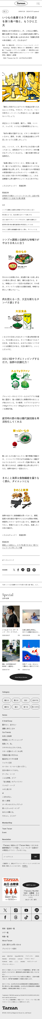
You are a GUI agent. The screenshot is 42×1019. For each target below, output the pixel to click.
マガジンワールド (32, 961)
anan (3, 956)
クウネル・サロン (29, 959)
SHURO (22, 961)
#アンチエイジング (8, 560)
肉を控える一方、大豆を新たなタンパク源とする (17, 215)
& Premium (12, 959)
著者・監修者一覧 (8, 928)
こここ (16, 961)
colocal (20, 959)
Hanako (4, 959)
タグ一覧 (5, 932)
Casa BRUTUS (19, 956)
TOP (3, 585)
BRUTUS (10, 956)
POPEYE (4, 961)
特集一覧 (5, 936)
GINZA (37, 956)
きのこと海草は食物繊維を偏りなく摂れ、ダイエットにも (19, 229)
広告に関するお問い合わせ (11, 945)
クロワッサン (29, 956)
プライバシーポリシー (8, 964)
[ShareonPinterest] (34, 570)
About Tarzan (7, 941)
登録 (35, 856)
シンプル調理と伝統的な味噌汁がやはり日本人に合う (18, 210)
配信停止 (25, 866)
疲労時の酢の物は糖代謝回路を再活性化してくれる (17, 224)
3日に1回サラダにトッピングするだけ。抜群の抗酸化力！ (19, 220)
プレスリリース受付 (9, 949)
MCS (10, 961)
